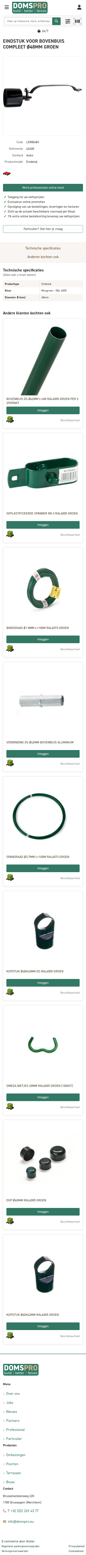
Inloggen (43, 410)
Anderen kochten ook (43, 256)
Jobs (9, 1402)
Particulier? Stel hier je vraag (43, 229)
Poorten (12, 1464)
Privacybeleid (76, 1546)
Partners (12, 1420)
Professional (15, 1429)
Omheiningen (15, 1455)
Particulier (14, 1438)
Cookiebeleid (76, 1551)
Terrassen (13, 1473)
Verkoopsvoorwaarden (15, 1551)
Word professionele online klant (43, 187)
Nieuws (11, 1411)
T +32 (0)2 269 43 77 (23, 1510)
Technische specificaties (43, 248)
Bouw (10, 1482)
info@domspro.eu (21, 1521)
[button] (7, 7)
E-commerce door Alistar (18, 1541)
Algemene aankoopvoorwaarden (20, 1546)
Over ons (13, 1393)
